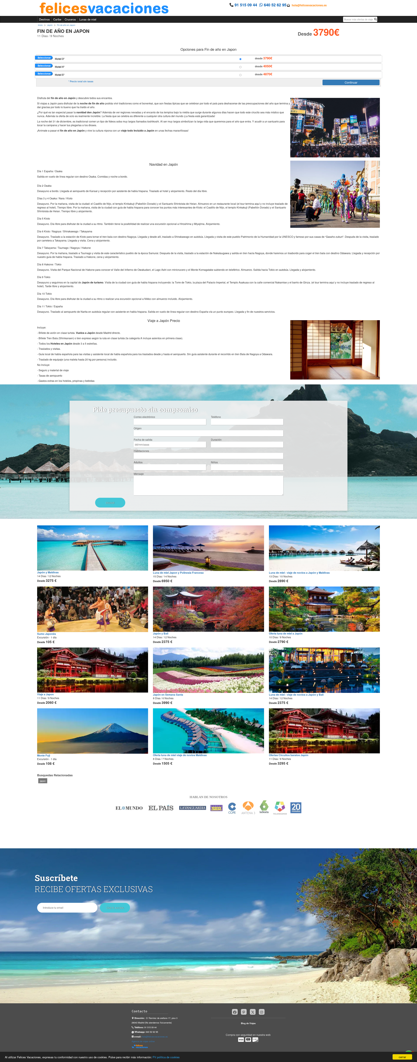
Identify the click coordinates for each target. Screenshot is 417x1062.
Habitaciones (141, 451)
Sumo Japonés (46, 634)
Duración (216, 439)
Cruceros (70, 19)
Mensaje (139, 474)
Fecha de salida (143, 439)
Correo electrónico (144, 417)
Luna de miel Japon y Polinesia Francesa (178, 572)
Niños (214, 462)
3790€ (267, 58)
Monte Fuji (43, 755)
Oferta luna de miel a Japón (285, 633)
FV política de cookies (166, 1057)
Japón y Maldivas (48, 572)
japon (43, 780)
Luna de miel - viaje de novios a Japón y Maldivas (299, 572)
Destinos (44, 19)
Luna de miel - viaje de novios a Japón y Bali (296, 694)
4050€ (267, 66)
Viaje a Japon (45, 694)
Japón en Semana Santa (168, 694)
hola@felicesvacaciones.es (309, 5)
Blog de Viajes (248, 1023)
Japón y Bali (160, 633)
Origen (138, 428)
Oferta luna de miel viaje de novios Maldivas (180, 755)
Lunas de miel (87, 19)
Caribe (57, 19)
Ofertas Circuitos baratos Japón (288, 755)
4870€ (267, 74)
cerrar (402, 1057)
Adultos (138, 462)
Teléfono (216, 417)
